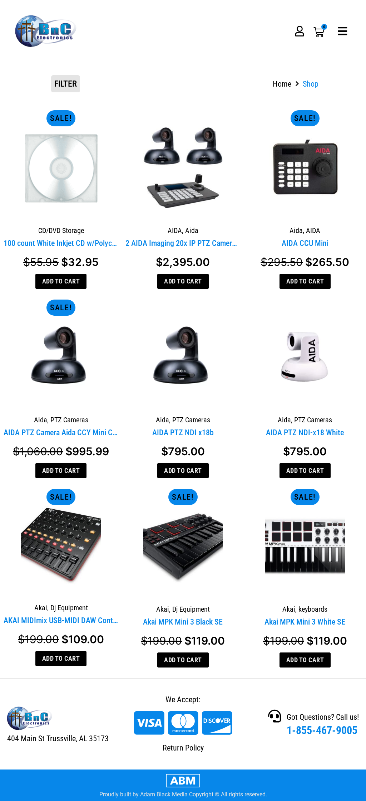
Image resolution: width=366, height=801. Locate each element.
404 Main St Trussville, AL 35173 (58, 738)
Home (282, 83)
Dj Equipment (69, 607)
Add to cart (61, 281)
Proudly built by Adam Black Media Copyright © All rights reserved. (183, 794)
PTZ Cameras (69, 420)
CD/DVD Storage (61, 230)
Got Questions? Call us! (323, 717)
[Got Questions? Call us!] (274, 716)
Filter (65, 84)
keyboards (312, 609)
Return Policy (183, 747)
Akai (40, 607)
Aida (191, 230)
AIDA (175, 230)
